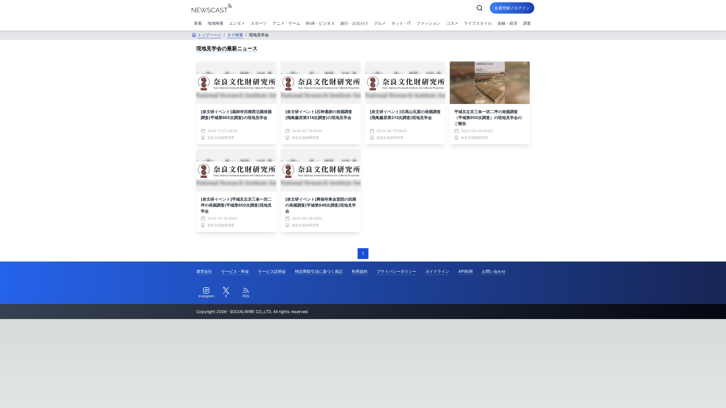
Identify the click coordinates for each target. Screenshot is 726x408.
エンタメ (237, 23)
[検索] (479, 8)
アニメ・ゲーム (286, 23)
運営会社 (204, 271)
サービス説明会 (272, 271)
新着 (198, 23)
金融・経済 (507, 23)
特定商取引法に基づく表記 (319, 271)
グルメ (380, 23)
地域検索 (215, 23)
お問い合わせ (494, 271)
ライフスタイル (478, 23)
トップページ (209, 34)
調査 (527, 23)
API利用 (465, 271)
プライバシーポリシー (396, 271)
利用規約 (360, 271)
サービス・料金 (235, 271)
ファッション (428, 23)
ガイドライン (437, 271)
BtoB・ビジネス (320, 23)
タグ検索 (235, 34)
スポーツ (259, 23)
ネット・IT (401, 23)
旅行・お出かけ (354, 23)
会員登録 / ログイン (512, 7)
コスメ (452, 23)
